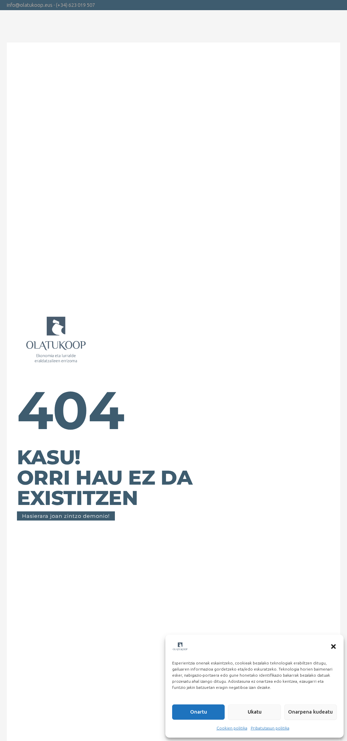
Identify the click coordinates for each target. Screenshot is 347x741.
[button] (333, 646)
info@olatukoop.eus (30, 5)
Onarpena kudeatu (310, 712)
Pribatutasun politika (270, 728)
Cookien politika (232, 728)
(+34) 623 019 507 (75, 5)
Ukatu (255, 712)
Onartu (198, 712)
